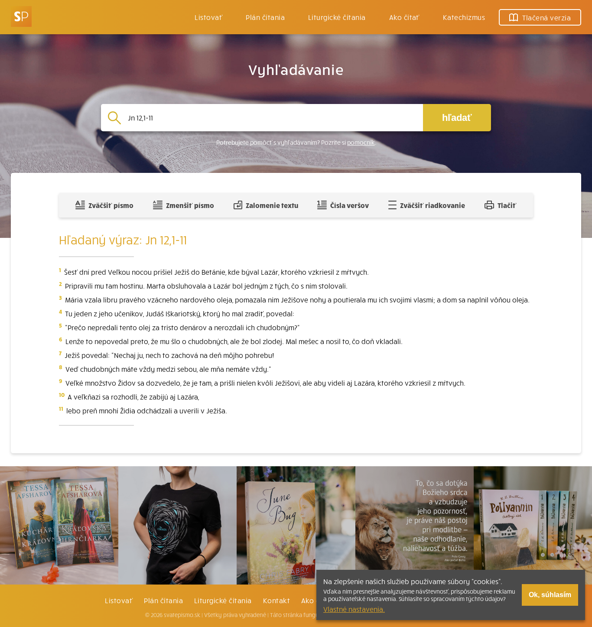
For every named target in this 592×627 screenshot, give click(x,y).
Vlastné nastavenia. (354, 608)
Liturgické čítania (337, 17)
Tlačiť (507, 205)
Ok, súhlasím (550, 594)
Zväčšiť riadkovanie (432, 205)
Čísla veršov (349, 205)
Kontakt (276, 600)
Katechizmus (464, 17)
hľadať (457, 117)
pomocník (361, 142)
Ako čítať (404, 17)
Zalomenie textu (272, 205)
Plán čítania (163, 600)
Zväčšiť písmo (110, 205)
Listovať (208, 17)
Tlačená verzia (546, 17)
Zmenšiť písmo (190, 205)
